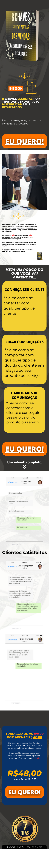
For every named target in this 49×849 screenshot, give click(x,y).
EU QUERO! (24, 141)
